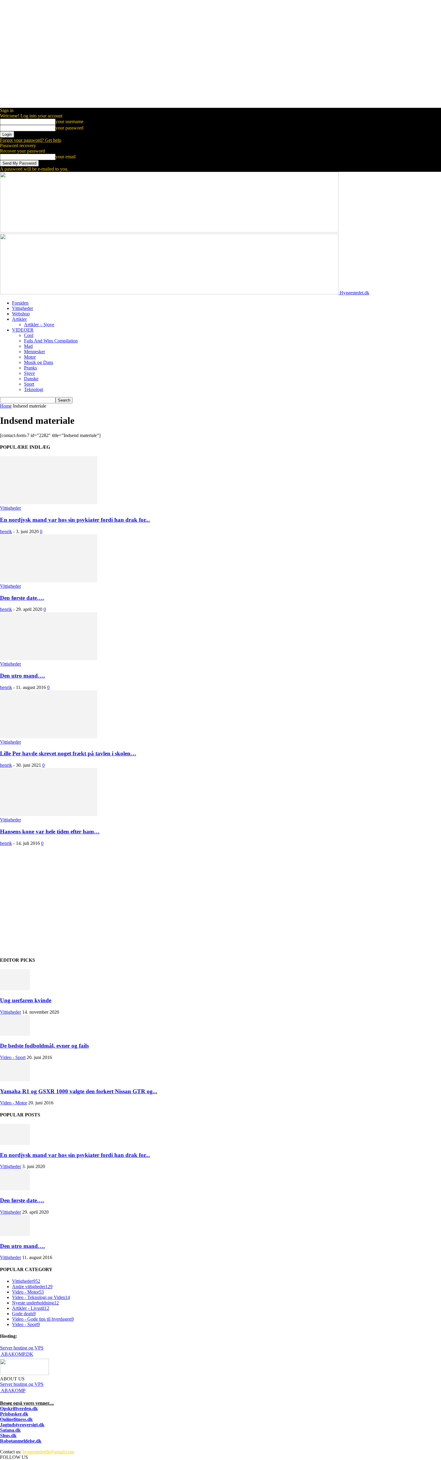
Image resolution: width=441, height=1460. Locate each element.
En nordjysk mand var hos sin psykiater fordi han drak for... (75, 520)
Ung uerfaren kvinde (25, 1000)
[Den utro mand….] (48, 658)
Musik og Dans (38, 362)
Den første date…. (22, 598)
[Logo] (169, 230)
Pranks (30, 367)
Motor (30, 357)
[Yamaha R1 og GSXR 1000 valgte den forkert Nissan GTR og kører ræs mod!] (15, 1079)
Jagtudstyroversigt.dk (22, 1424)
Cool (28, 335)
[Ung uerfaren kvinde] (15, 988)
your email (66, 156)
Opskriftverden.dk (19, 1408)
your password (69, 127)
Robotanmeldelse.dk (20, 1440)
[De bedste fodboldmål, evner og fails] (15, 1034)
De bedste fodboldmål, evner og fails (44, 1046)
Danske (31, 378)
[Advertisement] (180, 904)
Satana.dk (10, 1430)
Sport (29, 384)
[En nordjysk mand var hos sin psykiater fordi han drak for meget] (48, 502)
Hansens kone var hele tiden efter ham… (50, 831)
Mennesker (34, 351)
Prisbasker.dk (14, 1413)
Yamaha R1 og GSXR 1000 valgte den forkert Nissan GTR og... (78, 1091)
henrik (6, 531)
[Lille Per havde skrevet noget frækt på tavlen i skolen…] (48, 736)
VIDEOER (23, 329)
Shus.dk (8, 1435)
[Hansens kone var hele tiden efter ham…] (48, 814)
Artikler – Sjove (39, 324)
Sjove (29, 373)
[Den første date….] (48, 580)
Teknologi (33, 389)
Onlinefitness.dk (16, 1419)
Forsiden (20, 302)
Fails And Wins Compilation (51, 340)
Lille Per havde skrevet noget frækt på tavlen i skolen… (68, 753)
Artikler (19, 319)
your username (69, 121)
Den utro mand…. (22, 675)
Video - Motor (13, 1102)
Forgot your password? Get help (30, 140)
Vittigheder (22, 308)
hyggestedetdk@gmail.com (48, 1451)
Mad (28, 346)
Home (6, 405)
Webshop (21, 313)
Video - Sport (13, 1057)
